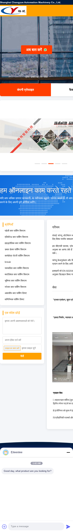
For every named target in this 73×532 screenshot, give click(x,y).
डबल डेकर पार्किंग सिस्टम (15, 249)
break (8, 262)
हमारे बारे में (36, 76)
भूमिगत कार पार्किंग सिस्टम (15, 280)
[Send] (68, 526)
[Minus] (68, 452)
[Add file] (4, 526)
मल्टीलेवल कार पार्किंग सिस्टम (17, 274)
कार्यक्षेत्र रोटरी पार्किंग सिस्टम (17, 255)
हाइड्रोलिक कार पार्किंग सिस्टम (18, 243)
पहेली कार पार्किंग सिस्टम (15, 230)
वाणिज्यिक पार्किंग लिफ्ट (14, 299)
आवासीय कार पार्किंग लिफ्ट (16, 293)
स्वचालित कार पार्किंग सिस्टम (17, 268)
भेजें (22, 356)
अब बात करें (34, 50)
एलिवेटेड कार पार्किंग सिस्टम (16, 237)
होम (27, 76)
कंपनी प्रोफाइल (25, 89)
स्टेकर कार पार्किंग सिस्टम (15, 286)
